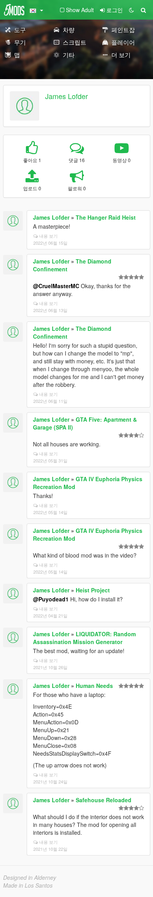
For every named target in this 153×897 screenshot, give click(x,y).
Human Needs (94, 685)
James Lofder (66, 96)
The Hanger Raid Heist (106, 217)
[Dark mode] (131, 10)
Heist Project (93, 590)
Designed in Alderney (29, 877)
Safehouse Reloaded (103, 800)
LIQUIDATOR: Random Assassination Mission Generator (84, 638)
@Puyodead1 (51, 599)
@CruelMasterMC (56, 286)
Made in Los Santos (28, 885)
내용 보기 (48, 236)
